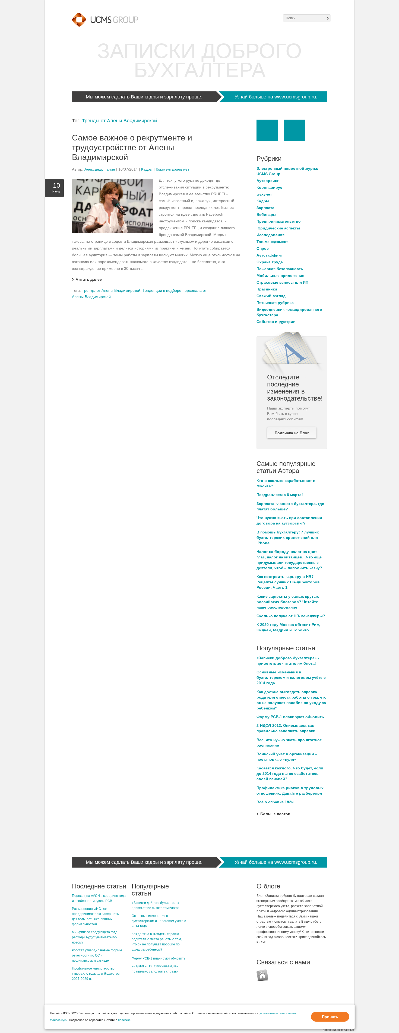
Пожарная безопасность (279, 269)
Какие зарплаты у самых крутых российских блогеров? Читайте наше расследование (287, 601)
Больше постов (275, 814)
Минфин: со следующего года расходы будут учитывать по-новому (95, 937)
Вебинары (266, 214)
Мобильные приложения (280, 275)
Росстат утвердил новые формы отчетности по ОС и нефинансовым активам (97, 955)
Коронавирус (269, 187)
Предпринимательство (278, 221)
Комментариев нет (172, 169)
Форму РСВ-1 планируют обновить (290, 717)
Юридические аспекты (278, 228)
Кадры (147, 169)
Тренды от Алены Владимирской (119, 120)
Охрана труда (269, 262)
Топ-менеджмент (272, 241)
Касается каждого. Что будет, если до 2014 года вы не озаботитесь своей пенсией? (289, 773)
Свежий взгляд (271, 296)
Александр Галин (99, 169)
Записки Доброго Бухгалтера (199, 60)
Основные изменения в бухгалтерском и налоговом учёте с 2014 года (291, 677)
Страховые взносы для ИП (282, 282)
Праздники (266, 289)
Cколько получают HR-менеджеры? (290, 616)
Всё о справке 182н (274, 802)
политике (124, 1020)
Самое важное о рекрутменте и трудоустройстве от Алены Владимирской (132, 147)
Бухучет (264, 194)
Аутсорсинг (267, 180)
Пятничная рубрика (275, 302)
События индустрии (276, 321)
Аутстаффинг (269, 255)
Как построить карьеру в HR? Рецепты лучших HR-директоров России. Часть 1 (288, 582)
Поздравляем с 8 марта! (279, 494)
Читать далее (89, 279)
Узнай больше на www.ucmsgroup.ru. (276, 97)
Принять (330, 1017)
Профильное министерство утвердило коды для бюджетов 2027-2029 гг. (95, 974)
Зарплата (265, 208)
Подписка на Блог (292, 433)
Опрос (262, 248)
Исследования (270, 235)
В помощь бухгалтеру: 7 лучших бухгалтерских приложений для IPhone (287, 537)
